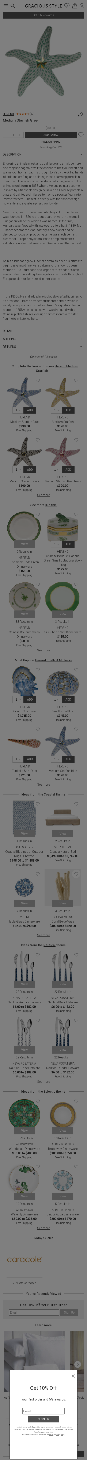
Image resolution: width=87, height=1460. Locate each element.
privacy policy (59, 1435)
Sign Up (43, 1419)
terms (51, 1435)
